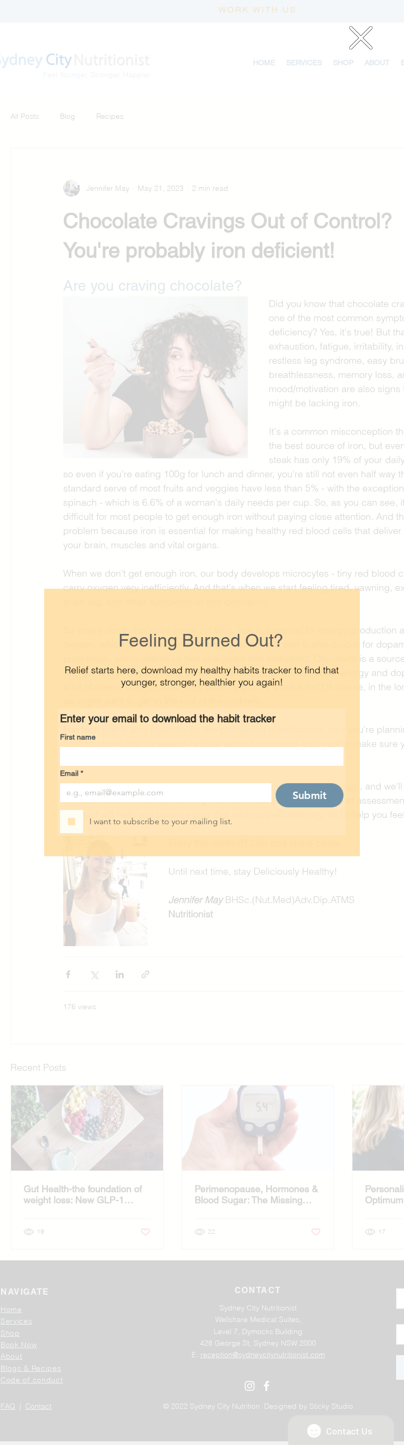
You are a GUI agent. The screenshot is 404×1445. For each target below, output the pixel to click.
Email (71, 773)
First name (78, 737)
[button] (360, 37)
